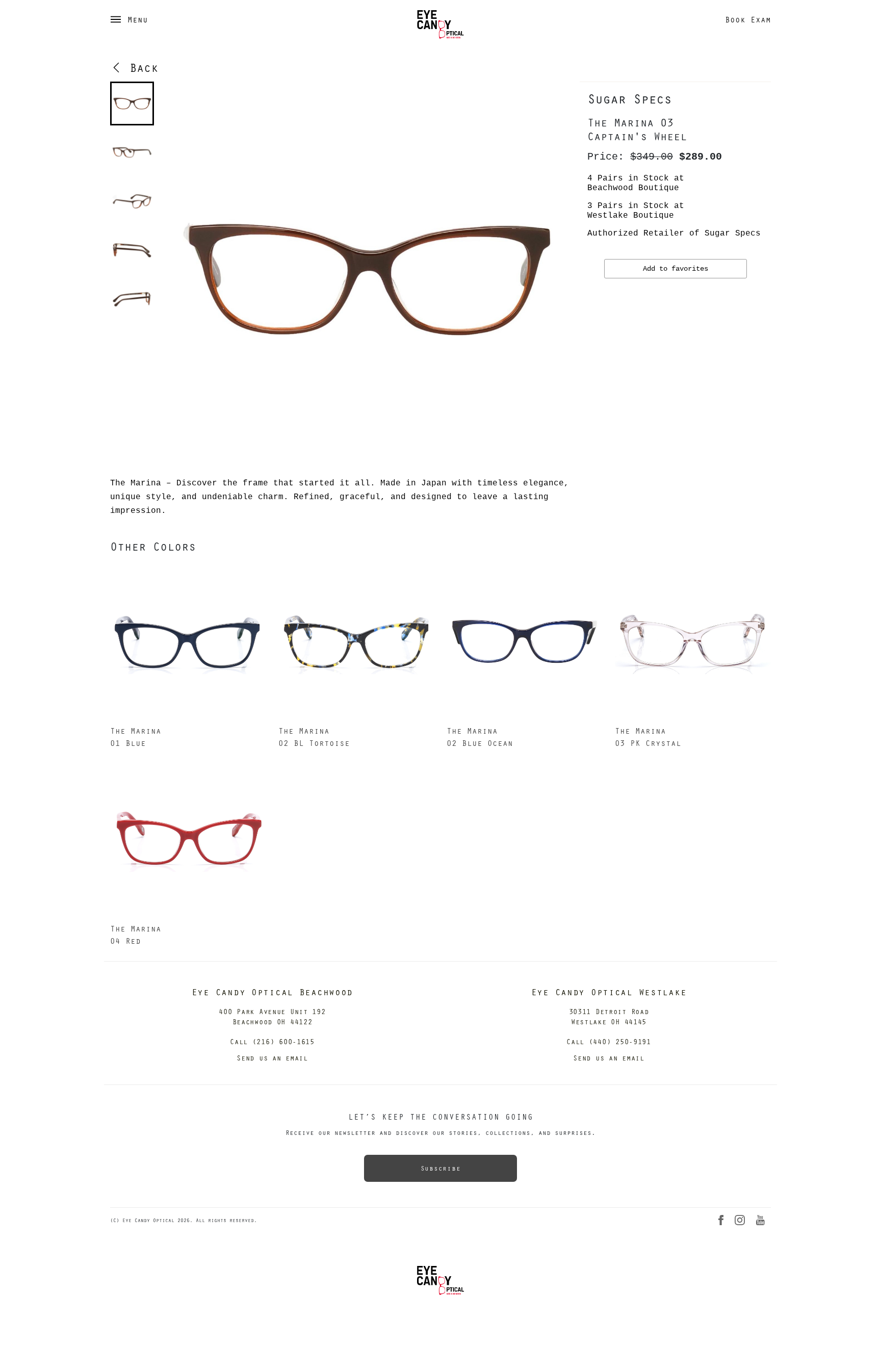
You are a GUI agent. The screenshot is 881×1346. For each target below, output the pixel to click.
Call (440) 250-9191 (608, 1041)
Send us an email (272, 1058)
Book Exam (748, 19)
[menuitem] (132, 103)
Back (140, 67)
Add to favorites (675, 269)
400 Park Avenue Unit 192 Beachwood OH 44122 (272, 1016)
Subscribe (440, 1168)
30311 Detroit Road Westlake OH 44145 (609, 1016)
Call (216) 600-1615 (272, 1041)
